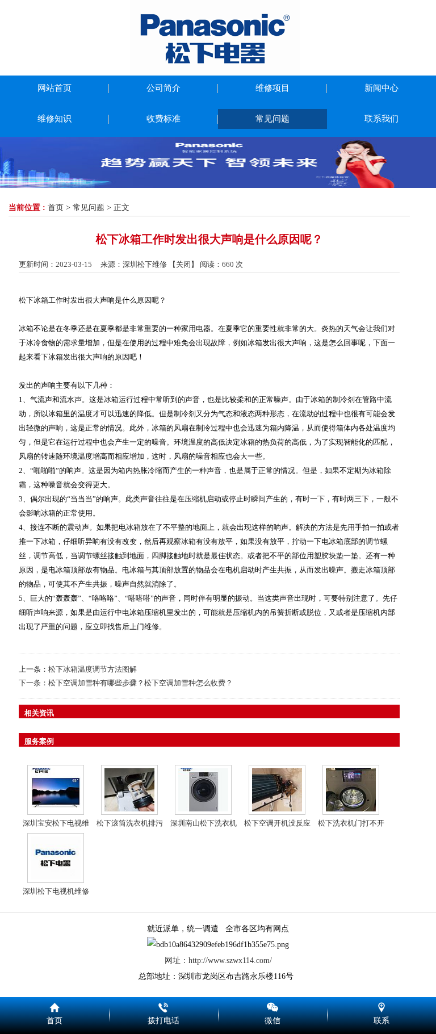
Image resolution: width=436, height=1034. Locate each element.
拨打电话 (163, 1005)
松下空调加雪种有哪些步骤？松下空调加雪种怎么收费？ (140, 683)
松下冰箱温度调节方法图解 (92, 669)
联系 (381, 1005)
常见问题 (88, 207)
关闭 (183, 264)
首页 (56, 207)
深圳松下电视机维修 (56, 891)
